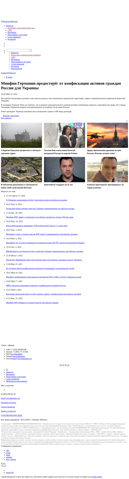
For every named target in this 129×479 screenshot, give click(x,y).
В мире (9, 77)
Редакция (12, 39)
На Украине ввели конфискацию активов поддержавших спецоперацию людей (40, 268)
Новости (9, 26)
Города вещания (8, 407)
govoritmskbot (16, 354)
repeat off (10, 472)
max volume (11, 459)
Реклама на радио (8, 403)
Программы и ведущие (17, 35)
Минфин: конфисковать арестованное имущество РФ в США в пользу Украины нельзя (43, 277)
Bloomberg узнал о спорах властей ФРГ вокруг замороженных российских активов (42, 234)
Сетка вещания (14, 37)
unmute (9, 457)
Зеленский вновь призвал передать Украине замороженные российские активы (40, 208)
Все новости (6, 118)
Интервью (12, 32)
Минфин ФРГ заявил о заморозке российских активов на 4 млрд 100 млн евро (39, 217)
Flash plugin (97, 477)
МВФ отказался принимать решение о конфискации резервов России (36, 285)
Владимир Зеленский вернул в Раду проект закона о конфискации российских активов (43, 294)
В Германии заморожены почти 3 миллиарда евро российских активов (36, 200)
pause (8, 453)
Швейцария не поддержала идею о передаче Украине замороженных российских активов (44, 251)
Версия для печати (11, 116)
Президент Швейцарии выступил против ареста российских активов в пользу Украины (44, 260)
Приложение (16, 69)
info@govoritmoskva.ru (22, 359)
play (7, 450)
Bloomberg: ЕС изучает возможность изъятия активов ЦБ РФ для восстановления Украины (45, 243)
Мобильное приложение (16, 381)
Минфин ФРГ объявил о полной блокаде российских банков (32, 303)
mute (8, 455)
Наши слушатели (8, 411)
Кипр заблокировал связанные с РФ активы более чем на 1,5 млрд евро (37, 226)
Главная (4, 73)
